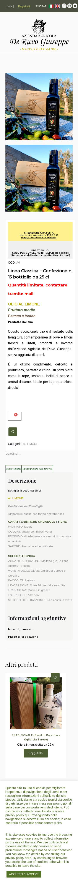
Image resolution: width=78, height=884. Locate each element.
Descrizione (13, 469)
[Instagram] (69, 5)
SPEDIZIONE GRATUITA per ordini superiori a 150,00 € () (39, 235)
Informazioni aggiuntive (37, 469)
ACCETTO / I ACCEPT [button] (24, 874)
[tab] (14, 469)
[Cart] (14, 416)
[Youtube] (75, 5)
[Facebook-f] (64, 5)
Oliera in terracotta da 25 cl (35, 744)
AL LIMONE (30, 444)
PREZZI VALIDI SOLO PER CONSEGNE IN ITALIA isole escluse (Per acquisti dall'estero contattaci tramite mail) (40, 253)
